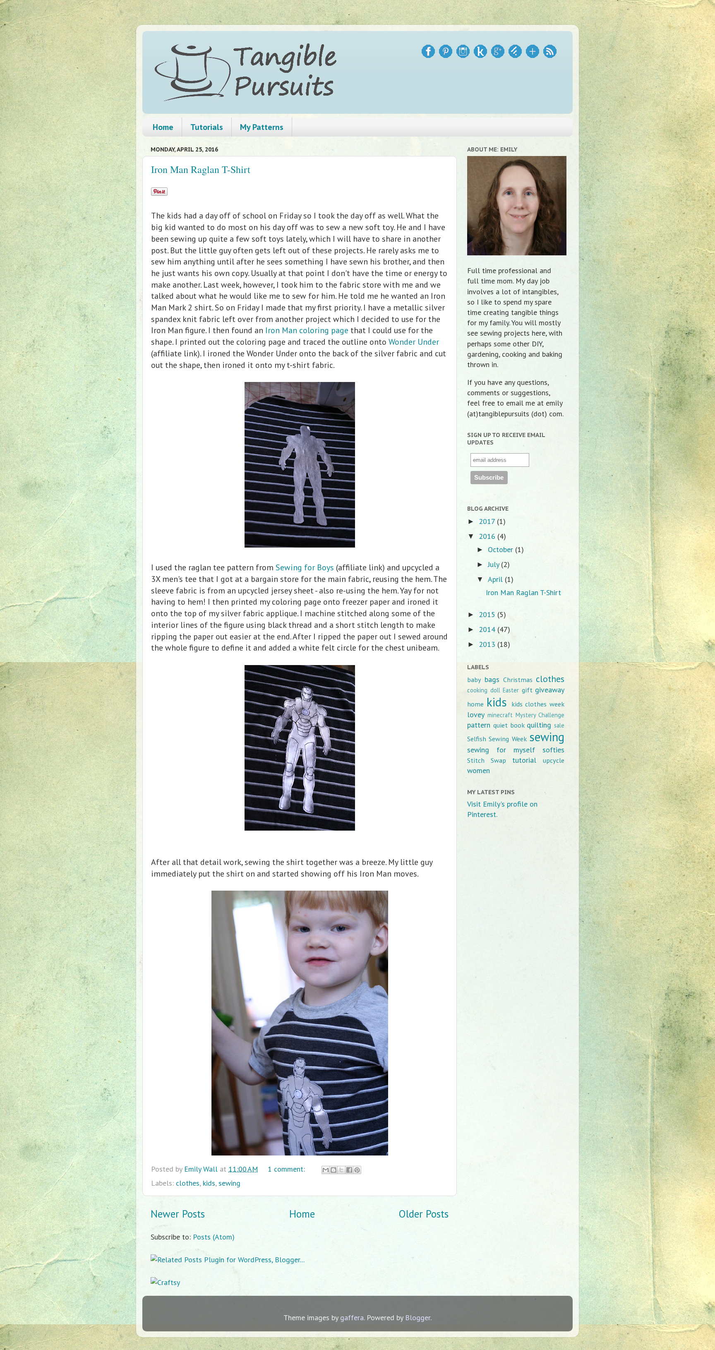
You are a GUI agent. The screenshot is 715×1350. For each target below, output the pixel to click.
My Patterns (261, 127)
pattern (478, 725)
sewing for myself (501, 749)
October (501, 549)
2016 (488, 536)
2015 (488, 614)
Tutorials (206, 127)
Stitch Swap (486, 760)
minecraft (500, 715)
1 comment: (287, 1169)
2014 (488, 629)
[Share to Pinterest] (357, 1170)
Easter (511, 690)
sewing (229, 1183)
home (475, 704)
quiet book (509, 725)
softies (553, 749)
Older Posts (424, 1213)
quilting (539, 725)
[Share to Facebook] (349, 1170)
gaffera (352, 1317)
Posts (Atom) (214, 1237)
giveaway (549, 689)
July (494, 564)
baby (474, 679)
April (496, 579)
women (478, 770)
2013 (488, 644)
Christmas (518, 679)
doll (495, 690)
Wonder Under (414, 341)
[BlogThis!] (333, 1170)
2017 (488, 521)
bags (492, 679)
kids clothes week (538, 704)
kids (209, 1183)
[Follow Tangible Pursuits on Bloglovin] (532, 55)
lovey (476, 714)
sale (559, 725)
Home (163, 127)
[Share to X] (341, 1170)
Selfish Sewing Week (497, 739)
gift (527, 690)
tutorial (524, 760)
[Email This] (326, 1170)
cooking (477, 690)
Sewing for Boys (305, 567)
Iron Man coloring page (306, 330)
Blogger (417, 1317)
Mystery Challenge (540, 715)
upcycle (553, 760)
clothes (187, 1183)
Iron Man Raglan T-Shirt (200, 169)
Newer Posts (178, 1213)
